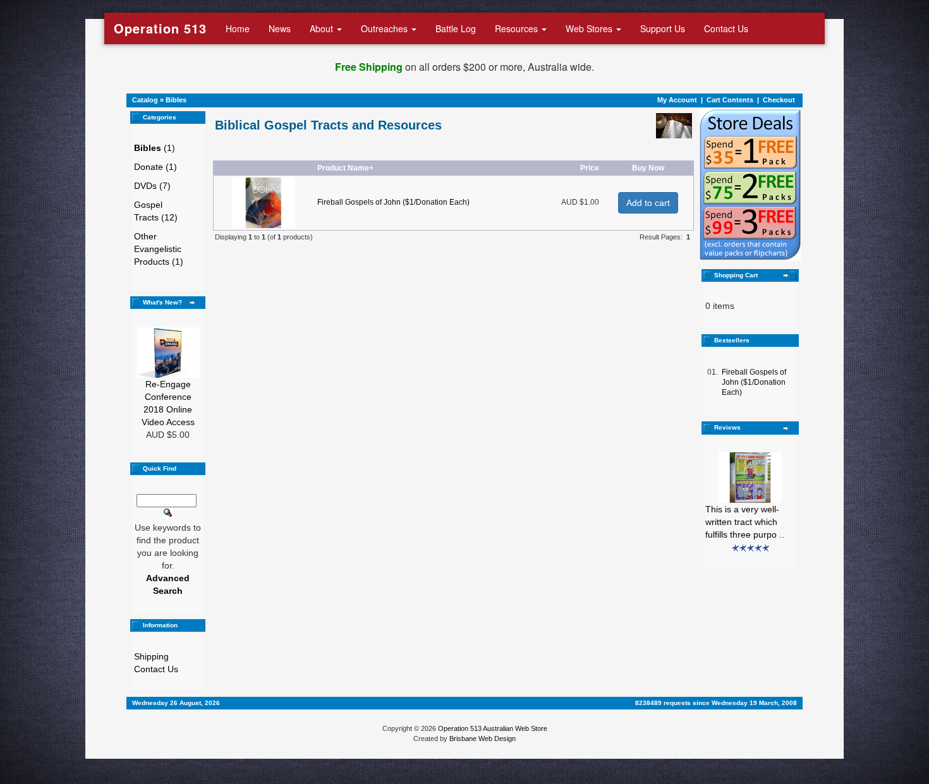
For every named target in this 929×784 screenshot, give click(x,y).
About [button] (323, 28)
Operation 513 (160, 28)
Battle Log (455, 28)
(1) (154, 148)
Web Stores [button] (590, 28)
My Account (677, 100)
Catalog (145, 100)
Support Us (662, 28)
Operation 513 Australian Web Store (492, 728)
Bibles (176, 100)
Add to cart (648, 203)
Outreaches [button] (385, 28)
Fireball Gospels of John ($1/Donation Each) (393, 202)
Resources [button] (517, 28)
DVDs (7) (152, 186)
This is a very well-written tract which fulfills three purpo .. (744, 522)
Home (238, 28)
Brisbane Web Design (482, 738)
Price (589, 168)
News (280, 28)
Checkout (779, 100)
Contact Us (726, 28)
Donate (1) (155, 167)
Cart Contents (730, 100)
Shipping (151, 656)
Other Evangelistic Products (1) (158, 249)
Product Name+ (345, 168)
